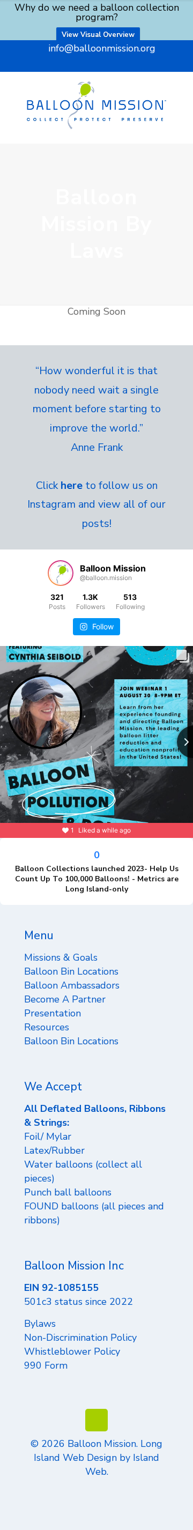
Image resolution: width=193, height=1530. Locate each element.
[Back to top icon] (96, 1420)
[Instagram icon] (110, 63)
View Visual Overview (98, 35)
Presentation (52, 1013)
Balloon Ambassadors (72, 985)
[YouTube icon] (83, 63)
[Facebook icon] (70, 63)
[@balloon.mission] (60, 573)
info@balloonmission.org (101, 48)
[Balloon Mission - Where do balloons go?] (96, 104)
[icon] (124, 63)
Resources (46, 1027)
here (72, 485)
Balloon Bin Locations (71, 971)
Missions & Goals (61, 957)
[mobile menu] (178, 93)
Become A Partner (65, 999)
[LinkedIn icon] (97, 63)
